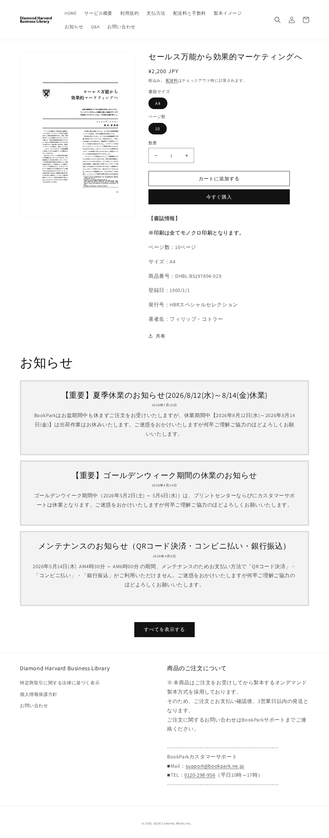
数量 (152, 143)
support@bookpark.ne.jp (215, 766)
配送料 (172, 80)
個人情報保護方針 (39, 694)
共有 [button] (160, 336)
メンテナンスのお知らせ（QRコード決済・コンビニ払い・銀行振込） (164, 546)
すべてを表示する (164, 629)
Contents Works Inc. (176, 823)
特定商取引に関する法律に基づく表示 (60, 683)
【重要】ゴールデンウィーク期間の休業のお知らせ (164, 475)
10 (157, 129)
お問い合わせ (34, 705)
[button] (278, 20)
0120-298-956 (199, 775)
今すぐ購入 (219, 197)
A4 (158, 103)
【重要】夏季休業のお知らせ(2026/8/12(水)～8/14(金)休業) (164, 395)
